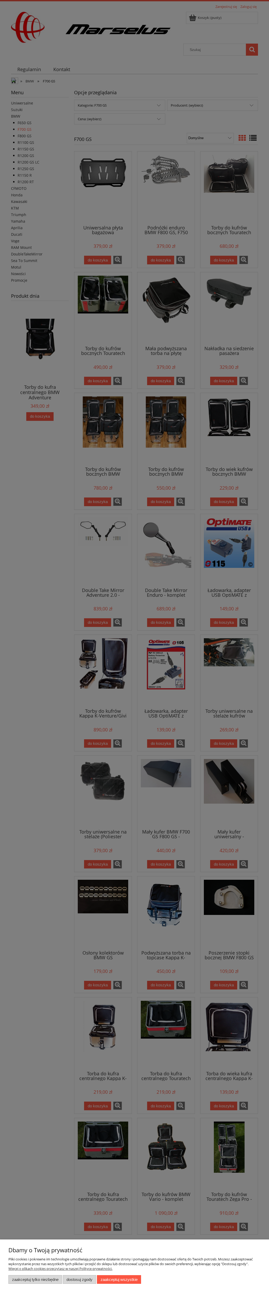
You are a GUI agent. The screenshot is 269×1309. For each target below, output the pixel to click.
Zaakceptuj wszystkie (119, 1279)
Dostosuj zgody (79, 1279)
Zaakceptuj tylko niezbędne (35, 1279)
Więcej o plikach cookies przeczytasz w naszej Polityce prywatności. (60, 1268)
